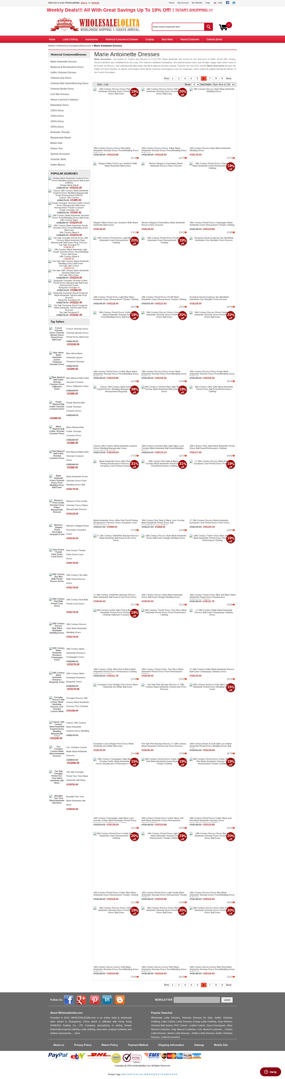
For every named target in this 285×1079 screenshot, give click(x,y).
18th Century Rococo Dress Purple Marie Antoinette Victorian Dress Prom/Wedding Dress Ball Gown (212, 373)
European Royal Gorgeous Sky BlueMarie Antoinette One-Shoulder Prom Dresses (209, 298)
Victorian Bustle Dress (62, 88)
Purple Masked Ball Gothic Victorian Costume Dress (75, 406)
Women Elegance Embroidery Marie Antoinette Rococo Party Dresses (163, 223)
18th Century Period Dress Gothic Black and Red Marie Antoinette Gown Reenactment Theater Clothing (162, 820)
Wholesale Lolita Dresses (165, 1017)
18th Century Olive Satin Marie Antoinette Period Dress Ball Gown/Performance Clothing (212, 447)
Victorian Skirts (58, 159)
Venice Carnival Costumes (64, 99)
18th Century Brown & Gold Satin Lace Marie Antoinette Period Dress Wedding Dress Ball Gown (211, 745)
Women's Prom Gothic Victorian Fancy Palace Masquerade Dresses (77, 505)
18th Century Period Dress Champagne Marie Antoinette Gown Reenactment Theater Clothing (212, 223)
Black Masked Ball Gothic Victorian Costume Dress (75, 431)
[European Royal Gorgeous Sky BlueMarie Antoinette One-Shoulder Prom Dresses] (212, 266)
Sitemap (199, 1045)
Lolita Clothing (70, 39)
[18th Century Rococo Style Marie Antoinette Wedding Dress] (212, 117)
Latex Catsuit (168, 1021)
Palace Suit (56, 148)
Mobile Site (221, 1045)
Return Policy (110, 1045)
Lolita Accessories (170, 1037)
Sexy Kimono (225, 1021)
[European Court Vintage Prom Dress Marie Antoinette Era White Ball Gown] (116, 712)
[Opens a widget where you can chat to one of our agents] (270, 1072)
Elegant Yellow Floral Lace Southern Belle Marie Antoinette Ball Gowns (115, 223)
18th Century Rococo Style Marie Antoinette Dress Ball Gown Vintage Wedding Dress (162, 596)
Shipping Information (171, 1045)
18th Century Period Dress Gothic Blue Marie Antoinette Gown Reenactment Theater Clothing (115, 893)
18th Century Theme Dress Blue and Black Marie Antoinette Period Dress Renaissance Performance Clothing (213, 596)
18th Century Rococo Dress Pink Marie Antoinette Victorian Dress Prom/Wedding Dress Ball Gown (116, 150)
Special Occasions (60, 154)
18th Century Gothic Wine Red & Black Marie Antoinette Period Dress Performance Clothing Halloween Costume (115, 671)
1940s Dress (57, 121)
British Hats (56, 143)
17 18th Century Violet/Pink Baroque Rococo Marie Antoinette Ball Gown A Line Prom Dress (114, 596)
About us (58, 1045)
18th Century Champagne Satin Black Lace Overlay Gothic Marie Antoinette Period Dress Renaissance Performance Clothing (114, 820)
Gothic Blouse (57, 164)
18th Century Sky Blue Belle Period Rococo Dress (76, 579)
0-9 (175, 1074)
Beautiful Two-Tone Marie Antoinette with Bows (76, 800)
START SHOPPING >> (195, 10)
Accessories (91, 39)
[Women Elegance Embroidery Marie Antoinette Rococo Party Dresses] (164, 191)
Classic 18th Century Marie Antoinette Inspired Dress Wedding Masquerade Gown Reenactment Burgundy (77, 731)
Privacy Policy (83, 1045)
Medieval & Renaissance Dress (67, 67)
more (77, 1033)
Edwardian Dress (59, 105)
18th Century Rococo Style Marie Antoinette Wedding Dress (76, 628)
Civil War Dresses (59, 94)
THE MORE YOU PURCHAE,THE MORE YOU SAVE (96, 24)
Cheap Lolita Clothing (204, 1021)
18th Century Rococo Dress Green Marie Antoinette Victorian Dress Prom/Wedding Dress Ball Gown (164, 373)
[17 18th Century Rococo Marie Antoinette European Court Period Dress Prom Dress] (212, 489)
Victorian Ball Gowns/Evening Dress (69, 83)
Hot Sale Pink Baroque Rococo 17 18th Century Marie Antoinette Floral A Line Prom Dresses (164, 744)
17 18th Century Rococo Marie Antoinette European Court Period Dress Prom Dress (210, 521)
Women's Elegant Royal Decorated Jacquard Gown (77, 530)
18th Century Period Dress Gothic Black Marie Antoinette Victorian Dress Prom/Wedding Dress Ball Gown (116, 373)
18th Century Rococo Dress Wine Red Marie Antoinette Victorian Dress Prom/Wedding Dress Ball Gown (212, 969)
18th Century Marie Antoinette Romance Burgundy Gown (75, 677)
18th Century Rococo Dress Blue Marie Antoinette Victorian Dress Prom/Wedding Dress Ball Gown (212, 894)
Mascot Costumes (189, 39)
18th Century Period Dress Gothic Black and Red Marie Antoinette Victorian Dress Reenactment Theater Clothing (210, 820)
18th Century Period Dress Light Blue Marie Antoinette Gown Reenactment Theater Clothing (115, 298)
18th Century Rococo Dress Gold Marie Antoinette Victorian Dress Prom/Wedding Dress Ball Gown (116, 969)
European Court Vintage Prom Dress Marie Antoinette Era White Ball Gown (113, 744)
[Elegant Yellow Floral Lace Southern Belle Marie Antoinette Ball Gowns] (116, 191)
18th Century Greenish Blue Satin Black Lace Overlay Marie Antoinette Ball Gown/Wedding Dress (163, 448)
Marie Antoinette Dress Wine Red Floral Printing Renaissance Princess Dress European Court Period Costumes (115, 522)
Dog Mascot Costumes (184, 1029)
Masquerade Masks (60, 137)
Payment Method (138, 1045)
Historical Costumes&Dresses (74, 45)
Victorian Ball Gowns (162, 1025)
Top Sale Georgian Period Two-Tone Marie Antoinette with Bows (77, 776)
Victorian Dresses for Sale (197, 1017)
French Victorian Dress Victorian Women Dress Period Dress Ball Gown (77, 333)
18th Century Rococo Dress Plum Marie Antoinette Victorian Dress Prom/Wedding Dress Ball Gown (164, 969)
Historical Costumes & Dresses (121, 39)
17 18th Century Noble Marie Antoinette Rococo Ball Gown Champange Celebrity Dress (212, 670)
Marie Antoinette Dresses (63, 61)
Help (208, 3)
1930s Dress (57, 116)
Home (171, 3)
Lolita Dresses (184, 1021)
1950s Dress (57, 126)
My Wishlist (197, 3)
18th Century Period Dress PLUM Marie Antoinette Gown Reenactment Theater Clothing (164, 298)
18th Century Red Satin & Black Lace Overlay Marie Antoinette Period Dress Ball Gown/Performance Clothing (163, 522)
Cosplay (149, 39)
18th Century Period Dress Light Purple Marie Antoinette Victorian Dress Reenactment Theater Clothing (164, 894)
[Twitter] (233, 3)
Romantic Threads (60, 132)
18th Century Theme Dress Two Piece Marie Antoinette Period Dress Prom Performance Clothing (162, 671)
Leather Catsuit (197, 1025)
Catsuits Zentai (214, 39)
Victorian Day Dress (60, 78)
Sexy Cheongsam (216, 1025)
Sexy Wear (167, 39)
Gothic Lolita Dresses (203, 1033)
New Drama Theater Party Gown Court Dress (76, 554)
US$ (220, 3)
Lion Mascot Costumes (210, 1029)
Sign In (84, 3)
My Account (183, 3)
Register (95, 3)
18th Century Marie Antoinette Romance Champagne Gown (75, 653)
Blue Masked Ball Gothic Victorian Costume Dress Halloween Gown (77, 382)
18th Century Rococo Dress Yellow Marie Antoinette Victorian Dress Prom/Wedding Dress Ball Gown (164, 150)
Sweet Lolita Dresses (178, 1033)
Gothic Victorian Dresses (63, 72)
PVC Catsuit (180, 1025)
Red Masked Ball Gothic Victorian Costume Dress (77, 456)
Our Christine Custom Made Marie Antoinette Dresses (76, 751)
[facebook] (227, 3)
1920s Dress (57, 110)
